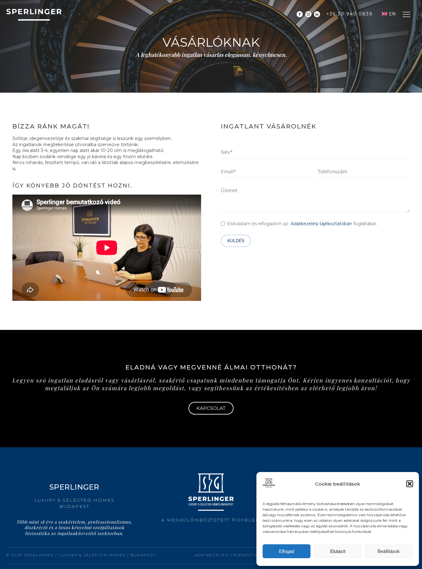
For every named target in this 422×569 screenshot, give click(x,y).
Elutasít (337, 551)
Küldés (235, 240)
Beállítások (389, 551)
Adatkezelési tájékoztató (229, 555)
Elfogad (286, 551)
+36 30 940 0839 (349, 14)
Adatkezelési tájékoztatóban (321, 223)
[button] (410, 484)
